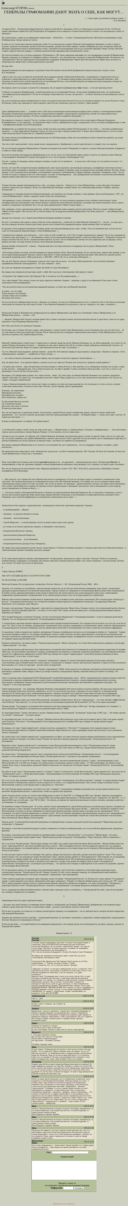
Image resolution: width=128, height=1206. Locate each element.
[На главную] (3, 3)
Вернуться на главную (64, 1203)
